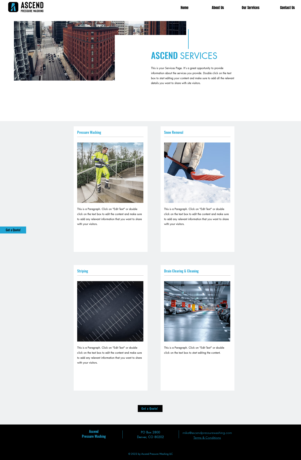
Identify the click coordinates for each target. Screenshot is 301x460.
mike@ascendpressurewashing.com (207, 433)
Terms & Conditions (207, 438)
